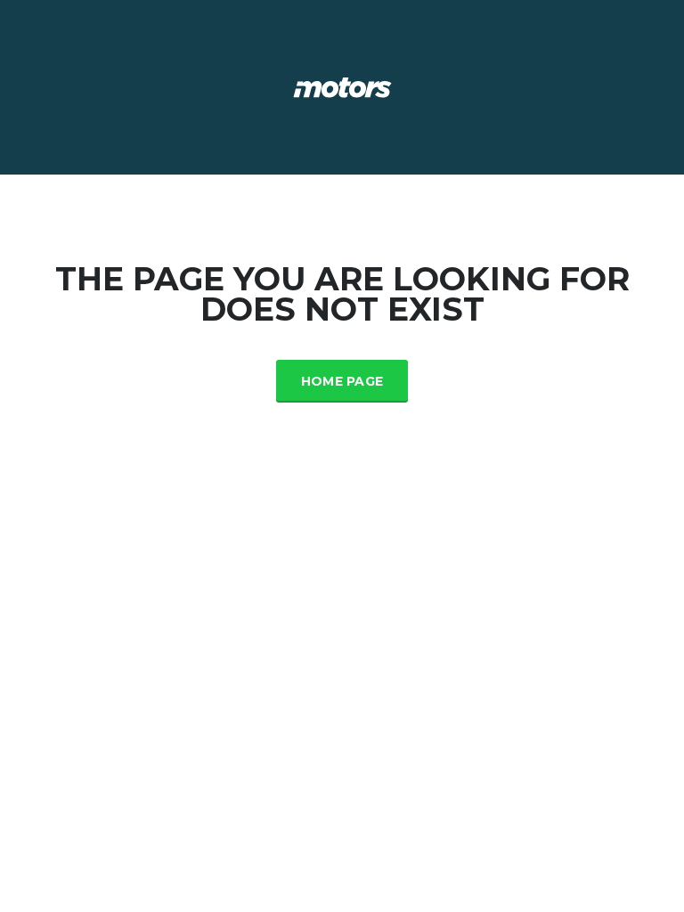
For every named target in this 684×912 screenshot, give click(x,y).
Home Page (342, 381)
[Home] (342, 85)
